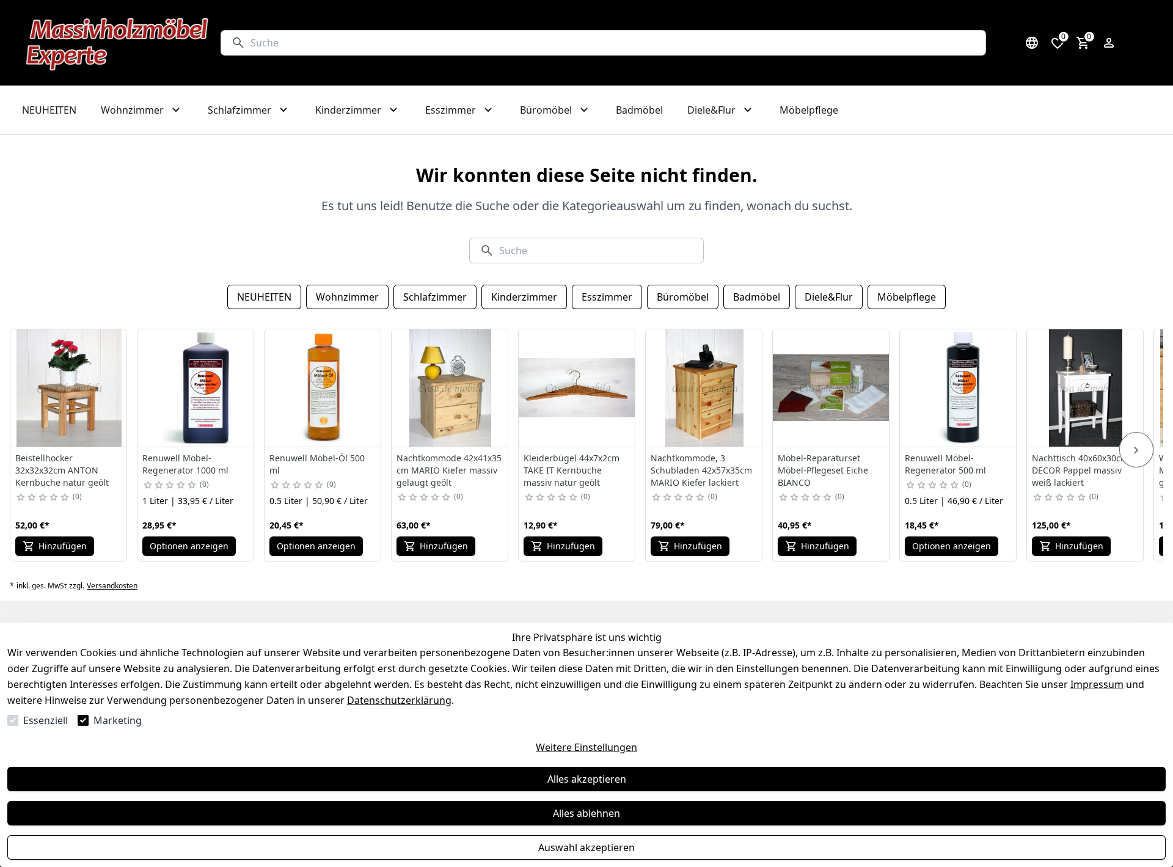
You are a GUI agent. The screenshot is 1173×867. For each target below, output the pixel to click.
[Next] (1136, 449)
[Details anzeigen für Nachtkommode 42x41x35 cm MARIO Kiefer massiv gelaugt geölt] (450, 388)
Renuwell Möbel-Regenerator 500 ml (945, 464)
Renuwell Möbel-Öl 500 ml (317, 464)
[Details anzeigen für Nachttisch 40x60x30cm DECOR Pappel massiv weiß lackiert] (1085, 388)
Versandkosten (112, 586)
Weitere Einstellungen (586, 747)
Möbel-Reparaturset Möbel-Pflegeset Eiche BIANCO (823, 470)
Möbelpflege (906, 297)
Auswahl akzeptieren (586, 847)
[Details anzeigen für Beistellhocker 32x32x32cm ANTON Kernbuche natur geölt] (69, 388)
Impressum (1097, 684)
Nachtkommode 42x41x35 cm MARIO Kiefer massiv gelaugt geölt (449, 470)
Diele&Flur (829, 297)
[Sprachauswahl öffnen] (1032, 43)
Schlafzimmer (435, 297)
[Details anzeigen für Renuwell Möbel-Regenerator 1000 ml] (196, 388)
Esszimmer (607, 297)
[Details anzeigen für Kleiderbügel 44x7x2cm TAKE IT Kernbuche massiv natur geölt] (577, 388)
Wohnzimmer (347, 297)
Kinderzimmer (524, 297)
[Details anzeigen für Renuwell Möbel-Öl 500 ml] (323, 388)
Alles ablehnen (586, 813)
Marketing (117, 720)
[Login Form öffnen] (1109, 43)
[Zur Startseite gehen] (117, 42)
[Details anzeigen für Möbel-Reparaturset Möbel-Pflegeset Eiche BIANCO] (831, 388)
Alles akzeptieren (586, 779)
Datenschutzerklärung (399, 700)
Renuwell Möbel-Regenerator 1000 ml (185, 464)
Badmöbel (756, 297)
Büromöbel (683, 297)
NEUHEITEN (264, 297)
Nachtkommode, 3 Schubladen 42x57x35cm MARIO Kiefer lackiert (701, 470)
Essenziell (45, 720)
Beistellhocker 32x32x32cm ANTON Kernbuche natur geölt (62, 470)
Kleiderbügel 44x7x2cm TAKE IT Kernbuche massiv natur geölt (571, 470)
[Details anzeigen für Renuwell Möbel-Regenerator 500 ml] (958, 388)
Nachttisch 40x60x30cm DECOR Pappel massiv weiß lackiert (1080, 470)
